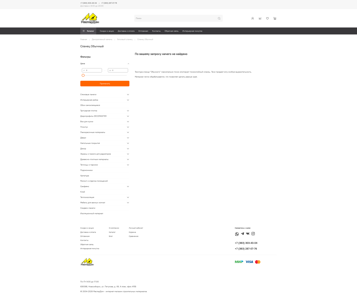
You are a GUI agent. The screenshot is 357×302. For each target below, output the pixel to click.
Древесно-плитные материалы (94, 159)
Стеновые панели (88, 94)
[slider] (83, 75)
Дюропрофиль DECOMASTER (93, 116)
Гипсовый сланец (124, 39)
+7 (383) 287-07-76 (109, 3)
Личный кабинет (136, 228)
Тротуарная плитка (88, 110)
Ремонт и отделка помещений (94, 181)
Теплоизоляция (87, 197)
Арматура (84, 175)
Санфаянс (84, 186)
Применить (105, 83)
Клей (82, 192)
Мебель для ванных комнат (92, 202)
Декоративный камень (102, 39)
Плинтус (84, 127)
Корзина (132, 232)
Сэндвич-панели (87, 208)
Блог (111, 236)
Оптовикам (143, 31)
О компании (114, 228)
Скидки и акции (107, 31)
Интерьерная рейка (89, 100)
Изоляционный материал (91, 213)
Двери (83, 137)
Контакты (156, 31)
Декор (83, 148)
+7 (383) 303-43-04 (88, 3)
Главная (83, 39)
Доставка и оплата (126, 31)
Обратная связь (171, 31)
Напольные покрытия (90, 143)
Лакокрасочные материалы (92, 132)
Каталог (90, 31)
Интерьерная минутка (192, 31)
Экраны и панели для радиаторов (95, 154)
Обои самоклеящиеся (90, 105)
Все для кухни (86, 121)
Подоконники (86, 170)
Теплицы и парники (89, 164)
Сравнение (133, 236)
